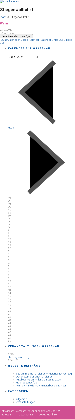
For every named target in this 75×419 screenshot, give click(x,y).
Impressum (6, 414)
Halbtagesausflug (18, 357)
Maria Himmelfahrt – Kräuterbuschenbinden (41, 385)
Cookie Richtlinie (48, 414)
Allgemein (21, 399)
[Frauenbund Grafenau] (9, 1)
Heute (11, 127)
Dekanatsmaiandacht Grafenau (34, 376)
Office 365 (57, 39)
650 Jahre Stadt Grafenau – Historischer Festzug (44, 373)
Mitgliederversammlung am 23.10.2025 (38, 379)
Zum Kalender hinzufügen (16, 36)
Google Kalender (30, 39)
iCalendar (45, 39)
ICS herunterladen (10, 39)
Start (3, 16)
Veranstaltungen (25, 402)
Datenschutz (26, 414)
